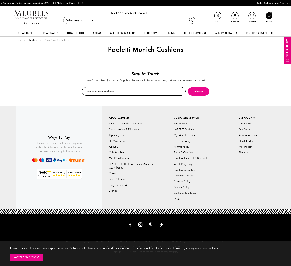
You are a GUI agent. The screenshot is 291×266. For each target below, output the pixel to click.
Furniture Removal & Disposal (190, 158)
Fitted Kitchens (117, 179)
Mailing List (245, 146)
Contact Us (245, 123)
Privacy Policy (181, 187)
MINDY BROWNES (226, 33)
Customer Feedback (185, 193)
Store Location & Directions (124, 129)
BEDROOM (150, 33)
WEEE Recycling (183, 164)
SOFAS (97, 33)
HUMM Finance (118, 141)
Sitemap (243, 152)
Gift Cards (244, 129)
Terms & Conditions (184, 152)
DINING (170, 33)
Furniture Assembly (184, 170)
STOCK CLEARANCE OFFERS (125, 123)
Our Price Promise (119, 158)
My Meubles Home (185, 135)
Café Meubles (117, 152)
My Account (180, 123)
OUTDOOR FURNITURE (259, 33)
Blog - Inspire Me (118, 185)
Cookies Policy (182, 181)
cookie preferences (210, 248)
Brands (113, 190)
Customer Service (183, 175)
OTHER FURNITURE (195, 33)
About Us (114, 146)
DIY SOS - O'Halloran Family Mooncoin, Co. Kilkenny (132, 165)
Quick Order (246, 141)
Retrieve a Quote (248, 135)
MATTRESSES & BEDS (122, 33)
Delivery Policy (182, 141)
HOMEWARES (49, 33)
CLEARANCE (25, 33)
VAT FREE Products (184, 129)
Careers (113, 173)
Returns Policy (181, 146)
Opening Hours (117, 135)
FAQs (177, 199)
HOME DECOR (76, 33)
